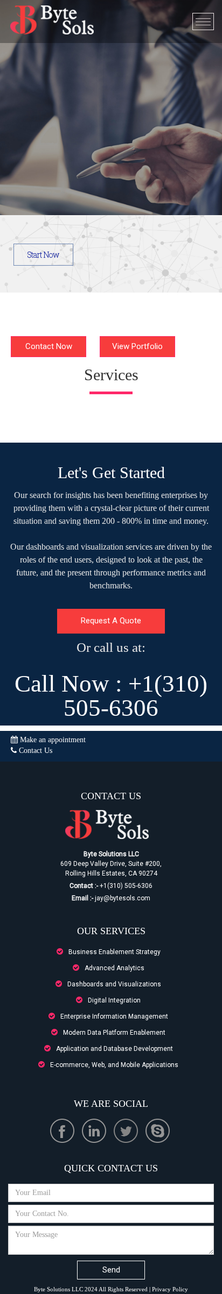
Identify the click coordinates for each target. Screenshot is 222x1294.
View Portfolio (137, 346)
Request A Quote (111, 620)
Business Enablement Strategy (114, 952)
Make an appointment (52, 740)
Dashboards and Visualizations (114, 984)
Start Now (43, 255)
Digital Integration (114, 1000)
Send (111, 1270)
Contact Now (48, 346)
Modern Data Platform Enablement (114, 1032)
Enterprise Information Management (114, 1016)
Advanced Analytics (114, 968)
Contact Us (34, 750)
